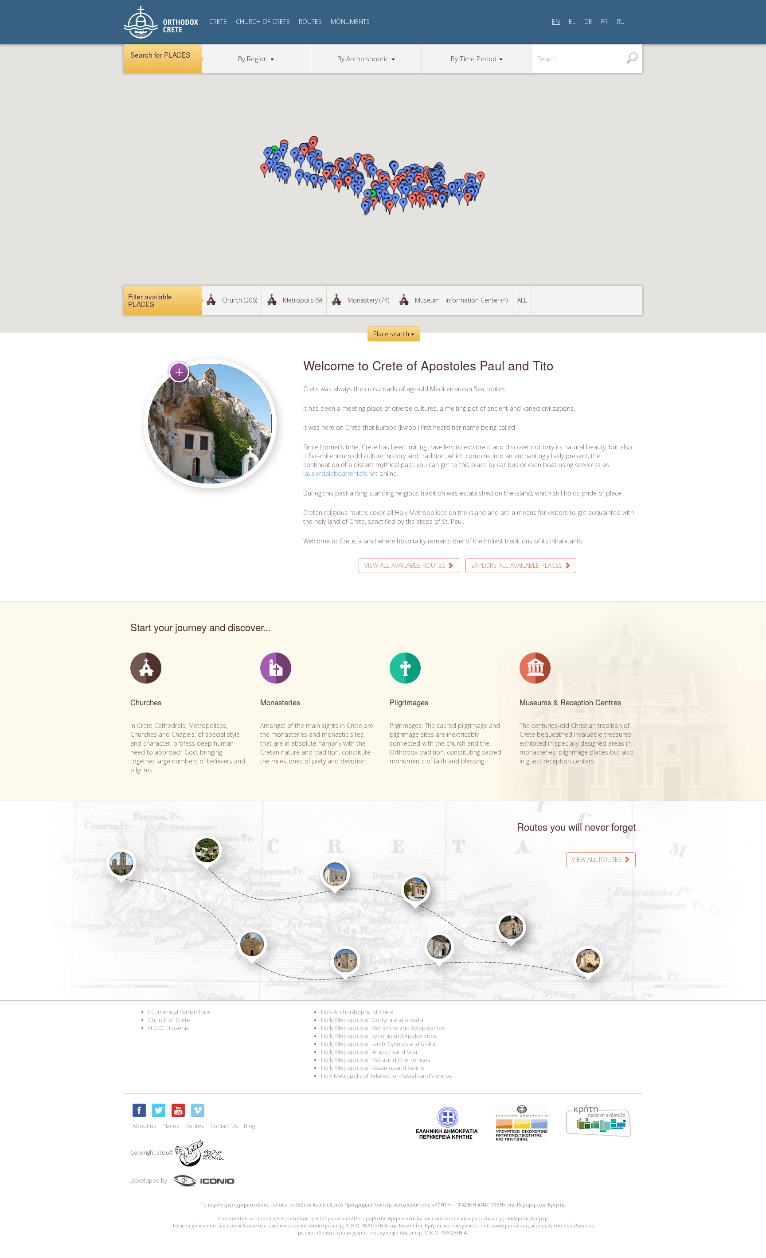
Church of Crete (169, 1020)
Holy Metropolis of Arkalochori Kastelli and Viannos (386, 1076)
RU (621, 21)
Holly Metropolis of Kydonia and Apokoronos (379, 1036)
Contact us (224, 1126)
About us (144, 1126)
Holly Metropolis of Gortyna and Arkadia (372, 1020)
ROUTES (310, 21)
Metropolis (302, 300)
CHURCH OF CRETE (263, 21)
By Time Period (474, 58)
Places (170, 1126)
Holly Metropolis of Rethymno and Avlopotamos (383, 1028)
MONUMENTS (350, 21)
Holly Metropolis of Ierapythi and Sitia (369, 1052)
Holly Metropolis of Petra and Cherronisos (375, 1060)
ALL (522, 300)
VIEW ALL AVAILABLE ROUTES (405, 565)
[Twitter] (158, 1110)
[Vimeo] (197, 1110)
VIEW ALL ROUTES (598, 859)
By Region (254, 58)
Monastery (368, 300)
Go (632, 58)
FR (604, 21)
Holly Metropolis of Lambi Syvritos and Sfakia (378, 1044)
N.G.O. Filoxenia (168, 1028)
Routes (194, 1126)
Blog (249, 1126)
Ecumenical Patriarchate (179, 1012)
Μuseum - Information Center (461, 300)
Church (239, 300)
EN (556, 21)
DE (588, 21)
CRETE (218, 21)
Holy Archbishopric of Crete (357, 1012)
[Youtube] (178, 1110)
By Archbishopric (364, 58)
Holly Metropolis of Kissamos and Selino (372, 1068)
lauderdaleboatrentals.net (340, 473)
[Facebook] (139, 1110)
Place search (392, 334)
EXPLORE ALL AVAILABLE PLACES (517, 565)
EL (572, 21)
